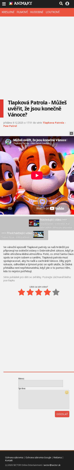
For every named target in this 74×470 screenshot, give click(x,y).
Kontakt (9, 460)
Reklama (58, 457)
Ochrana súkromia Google (38, 457)
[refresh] (61, 424)
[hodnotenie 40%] (30, 292)
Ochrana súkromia (14, 457)
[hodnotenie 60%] (38, 292)
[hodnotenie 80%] (47, 292)
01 (54, 423)
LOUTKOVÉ (53, 12)
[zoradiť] (69, 424)
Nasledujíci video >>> (56, 223)
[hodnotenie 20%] (21, 292)
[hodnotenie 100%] (56, 292)
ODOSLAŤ (62, 414)
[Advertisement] (37, 55)
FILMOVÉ (22, 12)
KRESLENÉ (8, 12)
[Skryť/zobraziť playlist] (71, 133)
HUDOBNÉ (36, 12)
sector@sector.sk (52, 465)
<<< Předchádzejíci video (17, 234)
